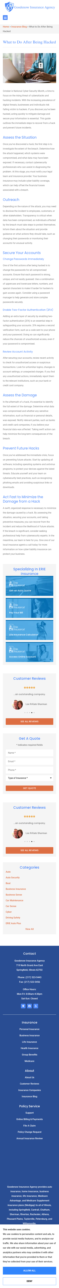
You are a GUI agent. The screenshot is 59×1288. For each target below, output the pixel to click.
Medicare (29, 1061)
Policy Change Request (29, 1132)
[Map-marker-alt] (23, 1006)
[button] (5, 17)
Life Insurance (29, 1042)
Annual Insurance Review (29, 1138)
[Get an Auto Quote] (29, 586)
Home (6, 26)
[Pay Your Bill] (29, 608)
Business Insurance (29, 1035)
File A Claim (29, 1125)
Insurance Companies (29, 1090)
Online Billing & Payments (29, 1119)
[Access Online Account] (29, 652)
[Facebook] (29, 1006)
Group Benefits (29, 1054)
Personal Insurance (29, 1029)
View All (29, 929)
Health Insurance (29, 1048)
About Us (29, 1077)
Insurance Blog (19, 26)
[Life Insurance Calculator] (29, 630)
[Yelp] (36, 1006)
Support (29, 1112)
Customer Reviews (29, 1083)
